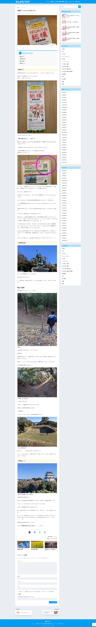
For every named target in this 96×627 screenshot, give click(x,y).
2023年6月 (64, 117)
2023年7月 (64, 114)
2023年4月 (64, 122)
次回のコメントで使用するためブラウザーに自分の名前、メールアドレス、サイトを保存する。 (37, 591)
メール (19, 581)
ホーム (47, 1)
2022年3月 (64, 155)
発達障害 (64, 74)
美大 (63, 76)
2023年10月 (64, 107)
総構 (56, 538)
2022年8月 (64, 142)
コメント (19, 561)
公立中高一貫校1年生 (66, 69)
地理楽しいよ (22, 63)
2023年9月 (64, 110)
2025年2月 (64, 92)
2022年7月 (64, 145)
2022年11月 (64, 135)
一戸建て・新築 (65, 64)
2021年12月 (64, 162)
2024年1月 (64, 100)
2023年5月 (64, 120)
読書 (63, 81)
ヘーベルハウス (65, 61)
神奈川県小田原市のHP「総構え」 (24, 135)
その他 (63, 59)
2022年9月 (64, 139)
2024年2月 (64, 97)
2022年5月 (64, 149)
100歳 (63, 49)
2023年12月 (64, 102)
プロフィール (71, 1)
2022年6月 (64, 147)
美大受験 (52, 1)
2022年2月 (64, 157)
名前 (19, 576)
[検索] (79, 6)
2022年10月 (64, 137)
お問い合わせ (77, 1)
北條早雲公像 (22, 58)
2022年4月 (64, 152)
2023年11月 (64, 105)
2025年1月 (64, 95)
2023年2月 (64, 127)
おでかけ (55, 536)
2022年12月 (64, 132)
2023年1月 (64, 130)
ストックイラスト (66, 56)
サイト (18, 586)
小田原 (52, 538)
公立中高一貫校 (65, 66)
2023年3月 (64, 125)
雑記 (66, 1)
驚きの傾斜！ (22, 61)
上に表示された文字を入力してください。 (26, 596)
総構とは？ (22, 56)
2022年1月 (64, 159)
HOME (48, 621)
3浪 (63, 51)
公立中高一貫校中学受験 (59, 1)
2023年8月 (64, 112)
